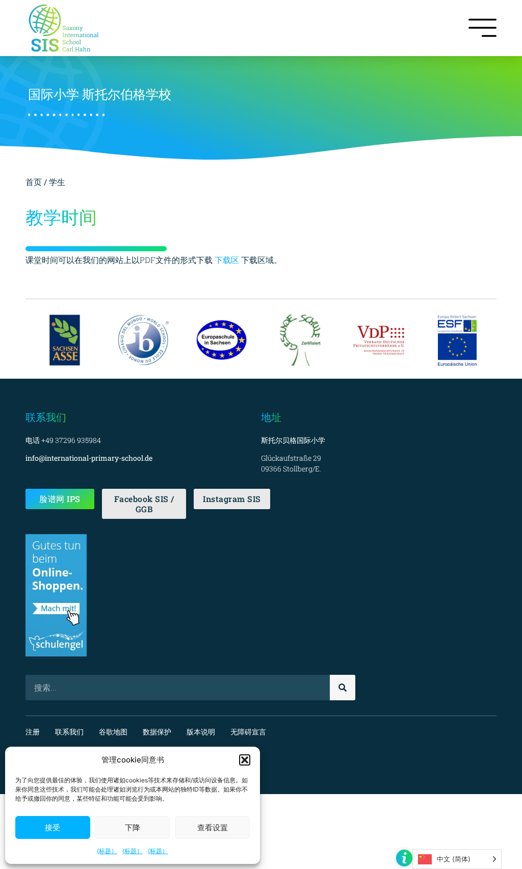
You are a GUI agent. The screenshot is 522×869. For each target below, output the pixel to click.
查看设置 (212, 827)
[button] (245, 760)
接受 (52, 827)
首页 (34, 181)
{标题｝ (107, 851)
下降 (132, 827)
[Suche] (342, 687)
